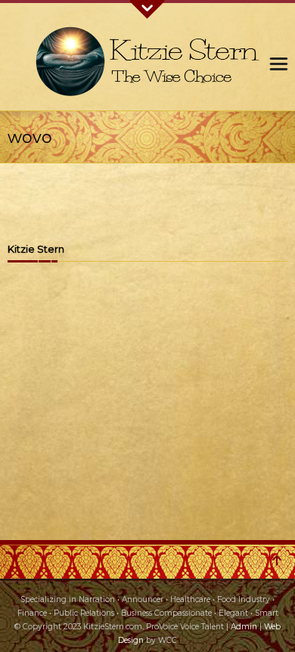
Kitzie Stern (36, 249)
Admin (244, 627)
